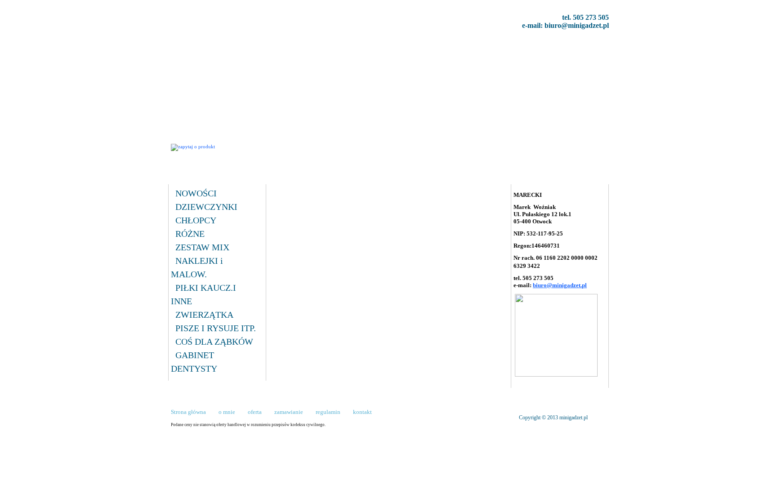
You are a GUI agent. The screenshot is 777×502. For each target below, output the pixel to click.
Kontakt (322, 49)
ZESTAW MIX (202, 247)
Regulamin (361, 49)
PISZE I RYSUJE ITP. (215, 328)
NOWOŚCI (196, 193)
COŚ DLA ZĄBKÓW (214, 342)
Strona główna (195, 49)
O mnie (237, 49)
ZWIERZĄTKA (204, 315)
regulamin (328, 412)
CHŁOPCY (195, 220)
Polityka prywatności (419, 49)
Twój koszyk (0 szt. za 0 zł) (562, 147)
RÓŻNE (190, 234)
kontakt (362, 412)
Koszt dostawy (279, 49)
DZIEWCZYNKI (206, 207)
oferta (255, 412)
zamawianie (288, 412)
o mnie (227, 412)
